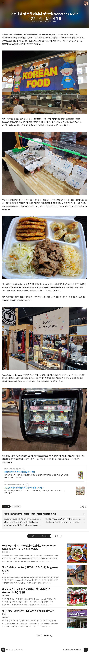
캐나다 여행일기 (36, 514)
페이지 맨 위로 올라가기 (85, 649)
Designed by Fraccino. (76, 649)
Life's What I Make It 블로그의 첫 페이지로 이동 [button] (44, 3)
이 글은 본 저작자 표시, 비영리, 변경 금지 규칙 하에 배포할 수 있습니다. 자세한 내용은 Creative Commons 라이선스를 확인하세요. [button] (83, 506)
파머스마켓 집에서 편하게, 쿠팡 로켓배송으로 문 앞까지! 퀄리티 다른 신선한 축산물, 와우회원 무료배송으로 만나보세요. (36, 476)
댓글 (33, 536)
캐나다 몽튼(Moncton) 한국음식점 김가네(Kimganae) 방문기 (65, 519)
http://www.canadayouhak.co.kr (14, 484)
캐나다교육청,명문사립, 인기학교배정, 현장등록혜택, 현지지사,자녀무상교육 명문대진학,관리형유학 (34, 492)
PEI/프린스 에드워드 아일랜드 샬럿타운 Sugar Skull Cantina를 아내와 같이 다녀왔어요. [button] (44, 553)
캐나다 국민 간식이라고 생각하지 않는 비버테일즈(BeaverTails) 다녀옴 (23, 522)
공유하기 (44, 536)
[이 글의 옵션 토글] (9, 506)
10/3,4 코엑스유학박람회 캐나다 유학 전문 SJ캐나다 (24, 488)
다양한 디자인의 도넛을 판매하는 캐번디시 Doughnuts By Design (23, 525)
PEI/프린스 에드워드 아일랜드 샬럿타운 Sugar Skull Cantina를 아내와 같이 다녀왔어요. (23, 519)
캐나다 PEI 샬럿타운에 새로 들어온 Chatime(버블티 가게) (64, 522)
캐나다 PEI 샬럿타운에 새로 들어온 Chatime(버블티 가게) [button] (44, 618)
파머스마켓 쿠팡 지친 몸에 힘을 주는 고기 (19, 472)
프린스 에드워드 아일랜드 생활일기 (17, 514)
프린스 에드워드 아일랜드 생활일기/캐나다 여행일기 (50, 21)
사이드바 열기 (3, 3)
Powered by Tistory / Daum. (14, 650)
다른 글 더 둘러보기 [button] (43, 635)
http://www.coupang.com (12, 469)
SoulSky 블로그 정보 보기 (85, 3)
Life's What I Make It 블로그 (3, 649)
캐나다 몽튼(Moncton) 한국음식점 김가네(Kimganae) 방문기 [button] (44, 575)
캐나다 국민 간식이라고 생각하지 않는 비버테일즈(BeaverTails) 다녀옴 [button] (44, 597)
